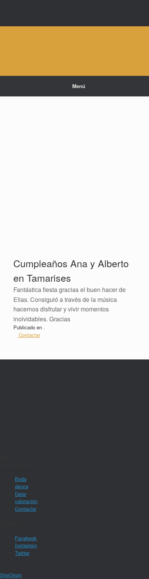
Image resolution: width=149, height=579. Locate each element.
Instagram (26, 545)
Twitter (22, 553)
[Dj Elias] (74, 45)
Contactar (25, 508)
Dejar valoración (26, 497)
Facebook (26, 538)
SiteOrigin (11, 575)
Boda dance (21, 482)
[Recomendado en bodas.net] (18, 394)
